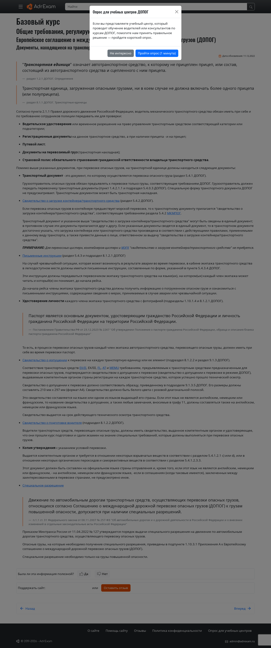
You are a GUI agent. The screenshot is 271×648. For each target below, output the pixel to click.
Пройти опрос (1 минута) (157, 53)
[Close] (177, 12)
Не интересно (120, 53)
